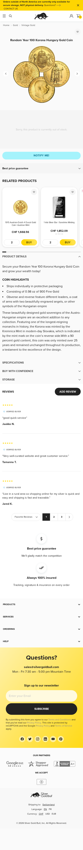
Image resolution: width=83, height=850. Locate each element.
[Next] (77, 73)
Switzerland (48, 804)
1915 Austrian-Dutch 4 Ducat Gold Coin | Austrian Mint (20, 223)
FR (50, 809)
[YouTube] (53, 739)
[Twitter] (30, 739)
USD (47, 813)
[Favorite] (78, 32)
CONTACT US (11, 8)
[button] (41, 168)
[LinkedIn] (45, 739)
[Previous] (5, 73)
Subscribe (41, 709)
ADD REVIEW (67, 391)
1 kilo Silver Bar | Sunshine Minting (59, 222)
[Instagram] (38, 739)
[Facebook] (22, 739)
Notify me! (41, 155)
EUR (54, 813)
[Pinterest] (61, 739)
